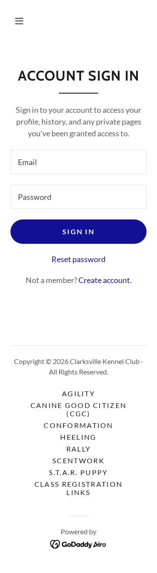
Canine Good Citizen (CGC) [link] (78, 409)
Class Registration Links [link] (78, 488)
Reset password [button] (78, 259)
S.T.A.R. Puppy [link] (78, 472)
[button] (19, 21)
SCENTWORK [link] (78, 460)
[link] (78, 543)
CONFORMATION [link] (78, 425)
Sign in (78, 231)
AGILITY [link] (78, 393)
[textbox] (78, 162)
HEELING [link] (78, 437)
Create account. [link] (105, 280)
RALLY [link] (78, 449)
